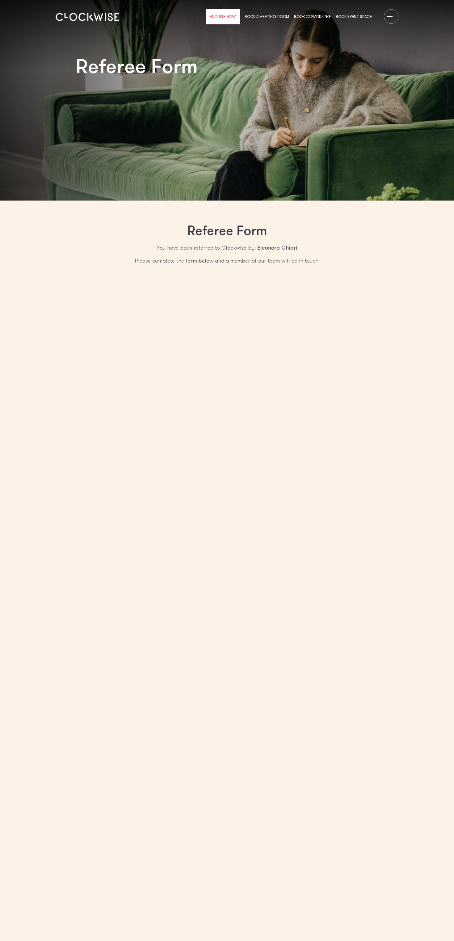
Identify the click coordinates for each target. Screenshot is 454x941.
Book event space (354, 17)
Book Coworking (312, 17)
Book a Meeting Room (267, 17)
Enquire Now (223, 17)
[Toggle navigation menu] (391, 16)
